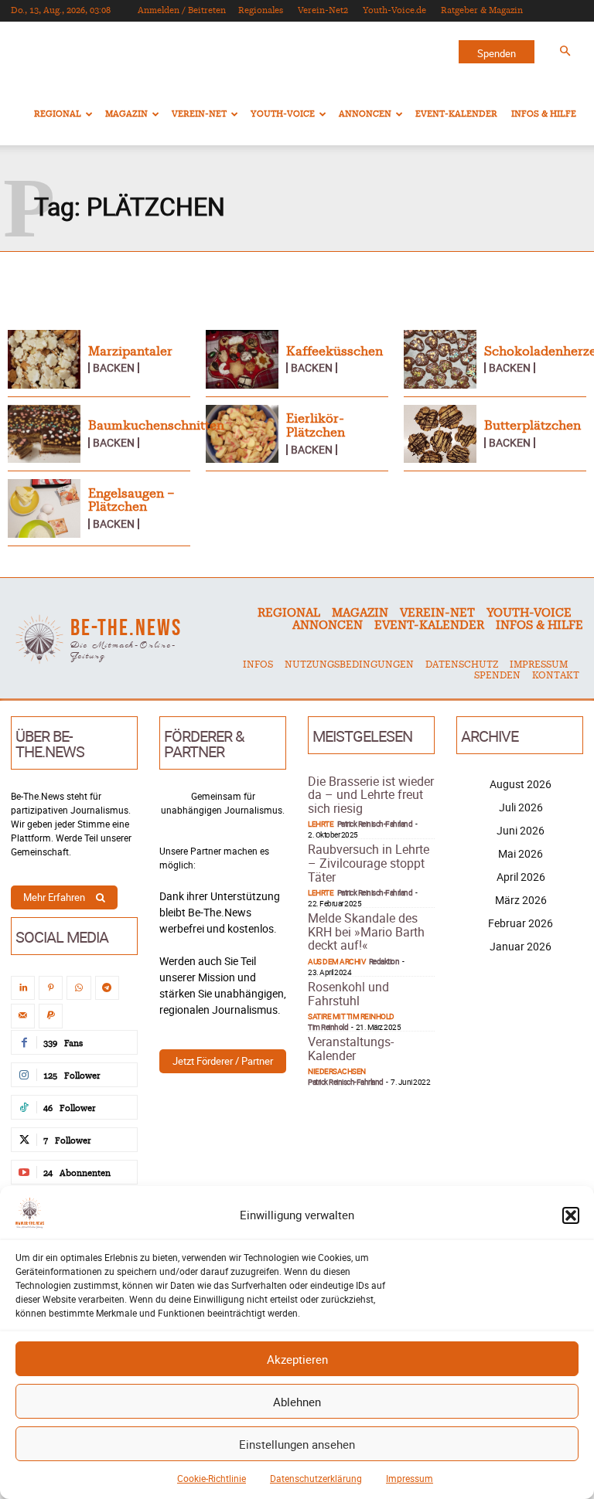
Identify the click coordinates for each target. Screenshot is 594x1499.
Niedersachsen (337, 1071)
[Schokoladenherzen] (440, 359)
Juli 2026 (521, 807)
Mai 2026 (520, 853)
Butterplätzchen (532, 426)
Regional (57, 114)
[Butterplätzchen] (440, 434)
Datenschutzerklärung (316, 1478)
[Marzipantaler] (44, 359)
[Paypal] (51, 1016)
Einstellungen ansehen (297, 1444)
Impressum (409, 1478)
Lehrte (320, 823)
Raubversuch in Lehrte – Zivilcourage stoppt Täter (368, 863)
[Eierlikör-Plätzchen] (242, 434)
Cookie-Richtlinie (211, 1478)
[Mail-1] (23, 1016)
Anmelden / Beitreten (182, 10)
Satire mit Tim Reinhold (351, 1016)
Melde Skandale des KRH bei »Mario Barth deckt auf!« (366, 931)
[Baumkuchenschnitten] (44, 434)
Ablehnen (297, 1401)
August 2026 (520, 784)
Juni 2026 (520, 830)
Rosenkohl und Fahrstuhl (348, 993)
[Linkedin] (23, 988)
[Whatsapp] (78, 988)
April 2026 (521, 876)
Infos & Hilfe (543, 114)
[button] (571, 1215)
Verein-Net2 (323, 10)
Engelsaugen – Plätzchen (131, 501)
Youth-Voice (283, 114)
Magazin (126, 114)
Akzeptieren (297, 1359)
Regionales (260, 10)
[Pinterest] (51, 988)
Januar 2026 (520, 946)
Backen (114, 367)
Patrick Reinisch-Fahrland (375, 823)
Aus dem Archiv (336, 961)
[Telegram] (107, 988)
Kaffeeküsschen (334, 351)
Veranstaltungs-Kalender (351, 1048)
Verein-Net (199, 114)
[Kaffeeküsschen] (242, 359)
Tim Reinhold (328, 1026)
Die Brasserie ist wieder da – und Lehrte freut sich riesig (371, 795)
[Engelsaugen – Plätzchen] (44, 508)
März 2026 (521, 899)
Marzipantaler (130, 351)
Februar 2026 (520, 923)
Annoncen (365, 114)
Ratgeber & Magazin (482, 10)
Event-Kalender (456, 114)
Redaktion (384, 961)
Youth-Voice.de (394, 10)
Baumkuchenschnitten (156, 426)
